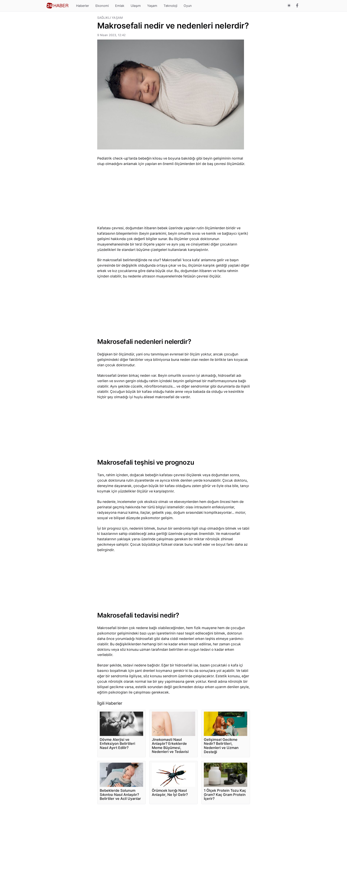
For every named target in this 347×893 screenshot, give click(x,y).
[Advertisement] (70, 70)
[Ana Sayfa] (57, 5)
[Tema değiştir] (289, 5)
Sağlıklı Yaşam (110, 17)
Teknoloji (170, 6)
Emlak (119, 6)
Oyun (188, 6)
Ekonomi (102, 6)
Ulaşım (136, 6)
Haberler (82, 6)
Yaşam (152, 6)
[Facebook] (297, 5)
